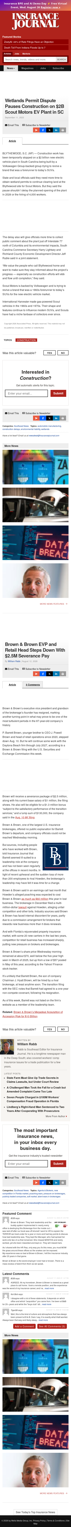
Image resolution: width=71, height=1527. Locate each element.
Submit (58, 393)
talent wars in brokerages (49, 1196)
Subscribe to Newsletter (37, 125)
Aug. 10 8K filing (25, 817)
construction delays (11, 429)
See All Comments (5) (52, 1326)
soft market (32, 1196)
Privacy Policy (39, 1520)
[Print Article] (62, 130)
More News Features (52, 604)
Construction (26, 340)
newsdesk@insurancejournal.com (44, 435)
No (63, 353)
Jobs (43, 68)
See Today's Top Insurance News (35, 1512)
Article (12, 140)
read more (49, 1288)
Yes (49, 353)
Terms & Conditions (56, 1520)
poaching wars (36, 1193)
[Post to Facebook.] (43, 130)
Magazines (27, 68)
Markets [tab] (26, 53)
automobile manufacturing (49, 425)
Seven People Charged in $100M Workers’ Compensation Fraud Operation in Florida (33, 1099)
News (10, 68)
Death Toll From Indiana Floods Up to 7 (24, 47)
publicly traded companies (14, 1196)
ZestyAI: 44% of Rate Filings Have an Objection (29, 41)
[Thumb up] (56, 1226)
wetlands (45, 429)
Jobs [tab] (17, 53)
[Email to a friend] (36, 130)
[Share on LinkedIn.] (56, 130)
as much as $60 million (34, 899)
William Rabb (14, 661)
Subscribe (58, 68)
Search (61, 59)
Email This (13, 125)
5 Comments (33, 684)
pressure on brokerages (54, 1193)
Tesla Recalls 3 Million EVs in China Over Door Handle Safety (30, 555)
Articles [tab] (7, 53)
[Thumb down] (64, 1226)
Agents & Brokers (45, 1190)
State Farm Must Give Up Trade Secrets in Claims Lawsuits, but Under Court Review (33, 1080)
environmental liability (30, 429)
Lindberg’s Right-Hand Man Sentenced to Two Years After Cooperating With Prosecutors (35, 1109)
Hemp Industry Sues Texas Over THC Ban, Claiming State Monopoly (34, 517)
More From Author (55, 1116)
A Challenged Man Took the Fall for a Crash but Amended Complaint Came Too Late (36, 1089)
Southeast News (21, 425)
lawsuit (22, 907)
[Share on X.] (49, 130)
